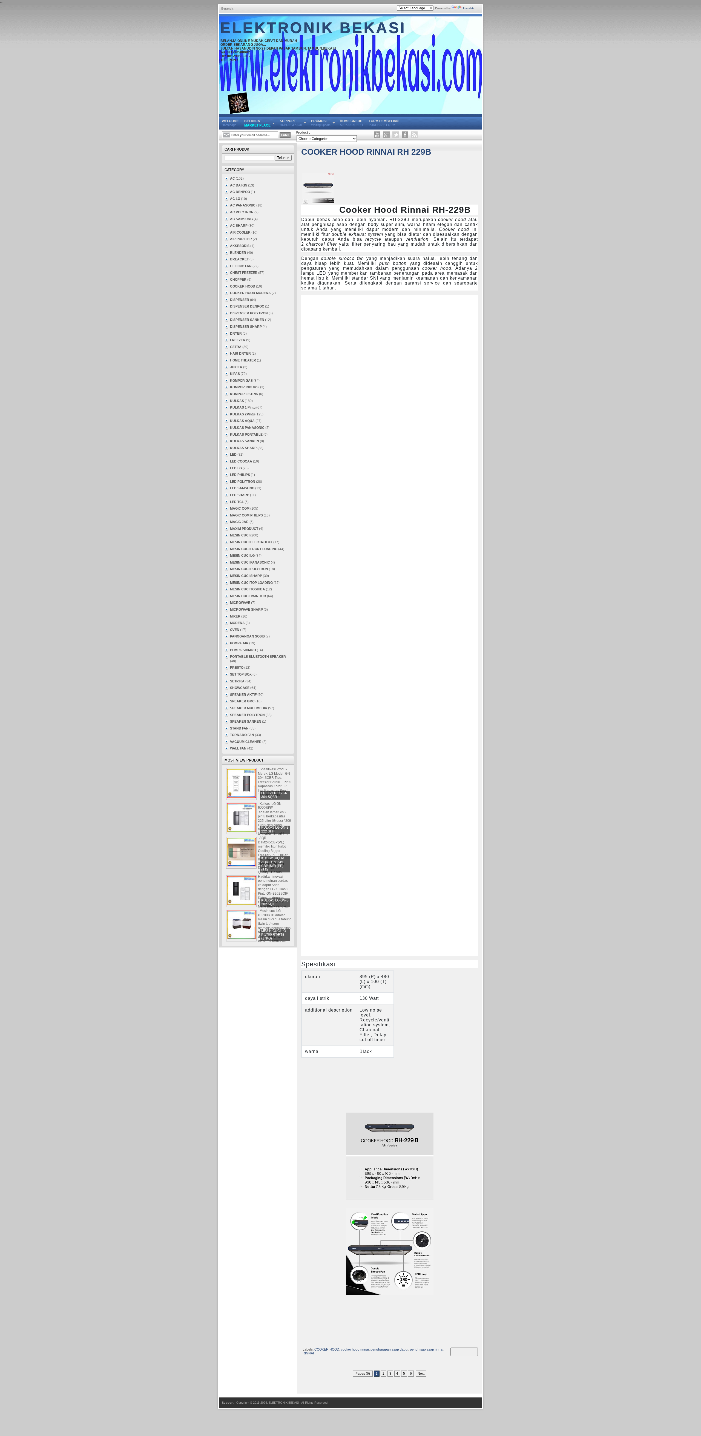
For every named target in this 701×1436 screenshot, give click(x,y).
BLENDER (238, 253)
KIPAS (235, 374)
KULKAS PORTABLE (246, 434)
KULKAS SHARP (243, 448)
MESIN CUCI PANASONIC (250, 562)
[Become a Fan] (405, 134)
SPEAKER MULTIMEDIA (248, 708)
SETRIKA (237, 681)
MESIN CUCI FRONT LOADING (253, 549)
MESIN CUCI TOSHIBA (247, 589)
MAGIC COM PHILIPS (246, 515)
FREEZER (237, 340)
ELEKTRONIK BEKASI (313, 27)
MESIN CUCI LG (242, 556)
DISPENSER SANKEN (247, 320)
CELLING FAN (241, 266)
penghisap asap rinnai (426, 1349)
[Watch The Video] (377, 134)
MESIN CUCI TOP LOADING (251, 583)
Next (421, 1373)
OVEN (234, 630)
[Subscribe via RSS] (414, 134)
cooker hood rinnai (355, 1349)
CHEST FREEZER (243, 273)
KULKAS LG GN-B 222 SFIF (275, 829)
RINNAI (308, 1353)
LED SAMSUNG (242, 488)
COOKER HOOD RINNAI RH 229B (366, 151)
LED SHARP (239, 495)
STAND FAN (239, 728)
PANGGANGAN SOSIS (247, 636)
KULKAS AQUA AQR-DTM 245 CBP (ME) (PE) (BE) (272, 864)
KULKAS (237, 401)
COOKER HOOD (326, 1349)
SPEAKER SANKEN (245, 721)
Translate (468, 8)
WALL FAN (238, 748)
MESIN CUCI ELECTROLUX (251, 542)
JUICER (236, 367)
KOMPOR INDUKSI (244, 387)
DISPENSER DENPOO (247, 306)
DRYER (236, 333)
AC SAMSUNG (241, 219)
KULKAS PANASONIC (247, 428)
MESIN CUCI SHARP (246, 576)
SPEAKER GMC (242, 701)
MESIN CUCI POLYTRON (249, 569)
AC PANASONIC (242, 205)
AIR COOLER (240, 232)
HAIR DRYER (240, 353)
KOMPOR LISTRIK (244, 394)
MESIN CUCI (239, 535)
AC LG (235, 199)
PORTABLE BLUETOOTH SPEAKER (258, 657)
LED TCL (237, 502)
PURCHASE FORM (384, 123)
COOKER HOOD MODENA (250, 293)
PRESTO (236, 668)
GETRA (236, 347)
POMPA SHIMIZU (243, 650)
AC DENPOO (240, 192)
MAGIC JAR (239, 522)
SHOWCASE (239, 688)
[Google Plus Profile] (386, 134)
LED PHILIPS (240, 475)
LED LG (236, 468)
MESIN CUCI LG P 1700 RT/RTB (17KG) (273, 934)
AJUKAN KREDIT (351, 123)
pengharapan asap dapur (389, 1349)
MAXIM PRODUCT (244, 529)
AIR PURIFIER (241, 239)
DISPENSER (239, 300)
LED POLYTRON (242, 482)
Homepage (230, 123)
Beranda (227, 8)
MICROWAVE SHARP (246, 609)
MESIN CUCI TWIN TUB (248, 596)
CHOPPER (238, 280)
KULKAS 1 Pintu (242, 407)
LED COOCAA (241, 461)
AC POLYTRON (242, 212)
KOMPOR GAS (241, 381)
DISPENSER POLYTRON (249, 313)
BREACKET (239, 259)
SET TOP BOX (241, 674)
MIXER (235, 616)
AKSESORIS (239, 246)
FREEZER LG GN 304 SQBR (274, 795)
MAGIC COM (239, 508)
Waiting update (321, 123)
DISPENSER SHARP (246, 327)
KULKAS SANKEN (244, 441)
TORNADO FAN (242, 735)
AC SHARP (239, 226)
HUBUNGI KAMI (291, 123)
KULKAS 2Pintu (242, 414)
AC (232, 178)
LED (233, 454)
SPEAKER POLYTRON (247, 715)
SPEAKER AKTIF (243, 695)
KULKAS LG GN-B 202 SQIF (275, 902)
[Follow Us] (395, 134)
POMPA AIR (239, 643)
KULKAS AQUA (242, 421)
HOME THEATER (243, 360)
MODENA (237, 623)
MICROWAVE (240, 603)
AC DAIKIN (238, 185)
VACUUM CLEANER (246, 742)
